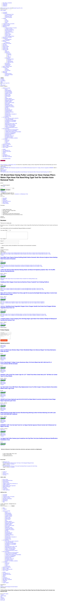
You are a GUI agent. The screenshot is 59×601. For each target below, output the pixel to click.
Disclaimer (5, 487)
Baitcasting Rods (10, 59)
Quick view (2, 264)
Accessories (5, 12)
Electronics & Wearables (9, 29)
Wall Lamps (5, 71)
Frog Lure (9, 53)
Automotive (5, 13)
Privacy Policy (5, 479)
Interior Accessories (8, 15)
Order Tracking (5, 473)
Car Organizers (9, 119)
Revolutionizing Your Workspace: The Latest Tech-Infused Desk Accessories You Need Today (20, 466)
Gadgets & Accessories (9, 31)
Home (1, 164)
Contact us (5, 471)
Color (2, 185)
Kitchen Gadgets (8, 34)
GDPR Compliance (6, 484)
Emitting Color (3, 297)
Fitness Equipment (8, 30)
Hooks (6, 68)
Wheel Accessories (8, 17)
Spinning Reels (8, 64)
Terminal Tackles (6, 67)
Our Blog (4, 474)
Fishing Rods (7, 57)
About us (4, 472)
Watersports (5, 72)
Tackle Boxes (7, 65)
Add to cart (3, 189)
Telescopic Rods (10, 62)
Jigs (8, 55)
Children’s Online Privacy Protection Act (10, 483)
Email (2, 243)
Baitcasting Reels (8, 39)
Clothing (4, 18)
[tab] (31, 198)
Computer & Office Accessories (8, 23)
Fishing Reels (5, 38)
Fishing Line (7, 42)
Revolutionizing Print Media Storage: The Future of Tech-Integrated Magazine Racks (18, 462)
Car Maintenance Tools (9, 14)
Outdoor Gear (7, 35)
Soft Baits (9, 56)
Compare (4, 581)
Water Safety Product (9, 74)
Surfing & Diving (8, 73)
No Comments (11, 463)
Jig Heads (7, 69)
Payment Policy (5, 481)
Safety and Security (10, 125)
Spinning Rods (10, 61)
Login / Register (6, 582)
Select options (5, 593)
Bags (6, 50)
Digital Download (6, 25)
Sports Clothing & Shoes (9, 36)
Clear (4, 186)
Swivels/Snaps (7, 70)
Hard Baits (9, 54)
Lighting (7, 122)
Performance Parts (8, 16)
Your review (3, 238)
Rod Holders (7, 63)
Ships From (2, 274)
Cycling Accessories (6, 24)
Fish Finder (7, 51)
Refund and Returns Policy (8, 480)
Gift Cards (5, 44)
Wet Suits (7, 75)
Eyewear (6, 20)
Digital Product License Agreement (9, 485)
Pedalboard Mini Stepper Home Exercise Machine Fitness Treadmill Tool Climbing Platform (24, 282)
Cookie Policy (5, 488)
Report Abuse (2, 196)
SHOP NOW (2, 160)
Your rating (2, 230)
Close (1, 585)
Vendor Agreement (6, 489)
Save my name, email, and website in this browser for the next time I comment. (19, 245)
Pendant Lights (5, 48)
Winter (6, 22)
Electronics (5, 26)
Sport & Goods (5, 49)
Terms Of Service (6, 482)
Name (2, 241)
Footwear (4, 41)
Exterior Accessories (10, 120)
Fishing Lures (7, 52)
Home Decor (7, 33)
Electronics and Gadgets (11, 118)
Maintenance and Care (11, 123)
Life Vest (6, 21)
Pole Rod (9, 60)
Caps (6, 19)
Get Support (8, 189)
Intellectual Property (6, 486)
